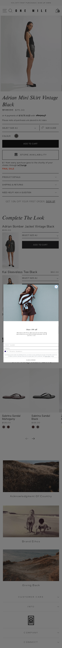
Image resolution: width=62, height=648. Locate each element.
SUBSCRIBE (31, 360)
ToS (53, 356)
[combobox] (6, 351)
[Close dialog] (56, 286)
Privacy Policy (47, 356)
